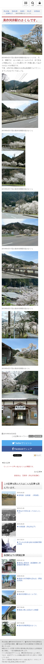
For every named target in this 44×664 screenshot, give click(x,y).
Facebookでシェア (23, 448)
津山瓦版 (6, 4)
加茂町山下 (9, 13)
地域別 (22, 11)
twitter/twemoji (27, 653)
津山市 (29, 11)
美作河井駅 (38, 436)
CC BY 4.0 (28, 655)
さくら (31, 436)
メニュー (25, 5)
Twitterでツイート (23, 443)
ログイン (39, 5)
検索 (33, 5)
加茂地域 (37, 11)
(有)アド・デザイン (33, 659)
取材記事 (14, 11)
